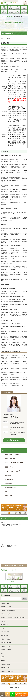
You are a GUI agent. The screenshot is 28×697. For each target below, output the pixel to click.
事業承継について (5, 667)
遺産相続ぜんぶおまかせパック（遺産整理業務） (13, 617)
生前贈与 (3, 657)
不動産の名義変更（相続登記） (8, 610)
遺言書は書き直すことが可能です (14, 463)
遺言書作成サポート (10, 467)
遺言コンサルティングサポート (13, 471)
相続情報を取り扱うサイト (7, 671)
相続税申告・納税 (5, 646)
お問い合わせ (4, 624)
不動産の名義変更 (5, 639)
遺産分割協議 (4, 635)
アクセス (3, 621)
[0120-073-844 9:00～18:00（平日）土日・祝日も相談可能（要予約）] (14, 504)
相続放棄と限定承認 (6, 650)
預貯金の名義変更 (5, 614)
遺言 (2, 653)
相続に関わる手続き (6, 606)
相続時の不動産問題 (6, 642)
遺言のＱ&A (8, 491)
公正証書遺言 (8, 483)
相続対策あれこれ (5, 664)
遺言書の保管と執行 (10, 487)
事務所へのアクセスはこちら (13, 565)
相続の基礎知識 (5, 603)
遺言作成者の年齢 (10, 459)
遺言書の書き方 (9, 479)
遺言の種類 (8, 475)
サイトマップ (4, 628)
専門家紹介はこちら (13, 440)
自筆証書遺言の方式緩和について (14, 454)
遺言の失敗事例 (9, 496)
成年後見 (3, 660)
